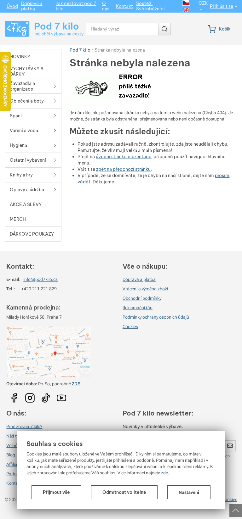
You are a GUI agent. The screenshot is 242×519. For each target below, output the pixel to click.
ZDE (76, 383)
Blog (10, 454)
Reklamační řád (138, 307)
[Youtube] (14, 396)
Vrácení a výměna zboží (145, 288)
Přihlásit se (221, 6)
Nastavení (189, 492)
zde (164, 472)
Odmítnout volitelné (124, 492)
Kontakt (13, 483)
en (186, 10)
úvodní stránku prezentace (123, 156)
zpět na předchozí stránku (123, 169)
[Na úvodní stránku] (41, 29)
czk (203, 3)
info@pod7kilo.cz (40, 279)
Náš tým (14, 435)
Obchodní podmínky (142, 298)
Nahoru (236, 508)
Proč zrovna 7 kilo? (24, 426)
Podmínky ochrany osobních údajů (156, 317)
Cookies (130, 326)
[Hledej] (164, 29)
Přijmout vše (56, 492)
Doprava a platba (139, 279)
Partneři (13, 473)
